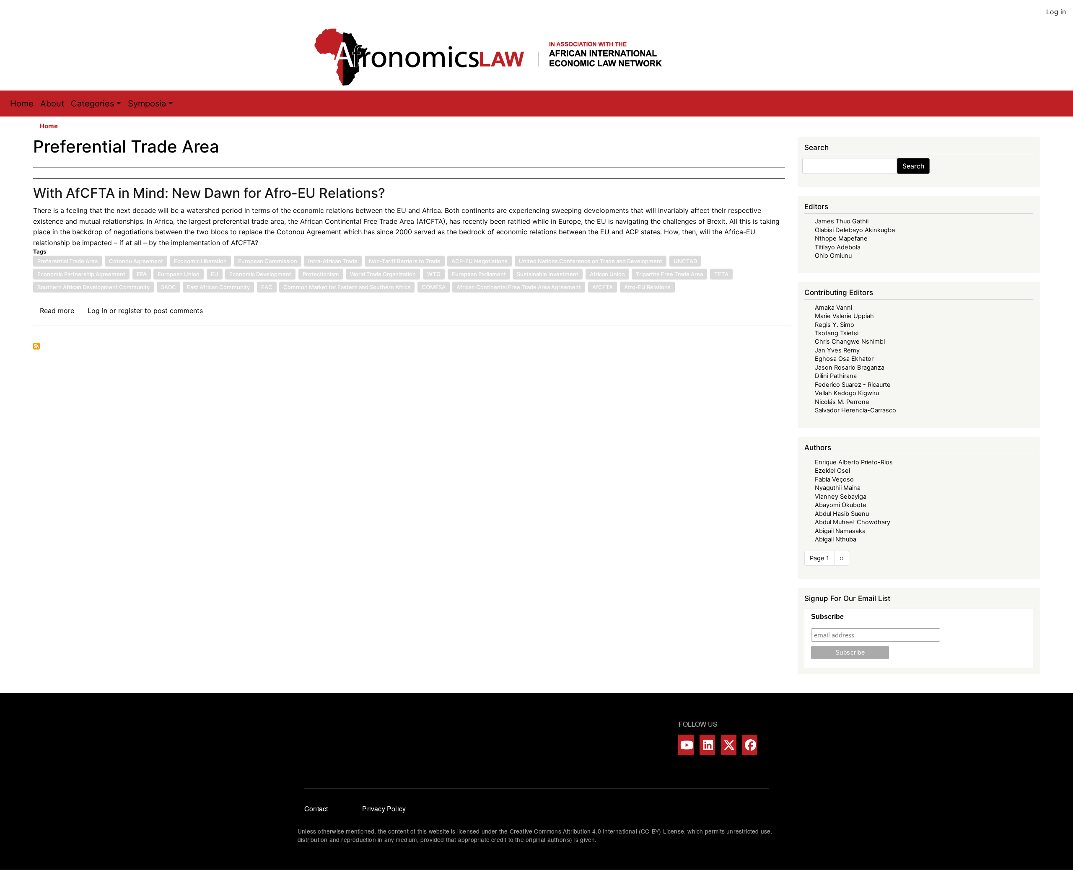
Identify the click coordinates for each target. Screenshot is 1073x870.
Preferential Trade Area (67, 261)
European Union (179, 274)
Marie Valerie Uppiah (844, 316)
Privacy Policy (384, 808)
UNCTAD (685, 261)
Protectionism (321, 274)
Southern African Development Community (93, 287)
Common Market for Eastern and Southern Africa (346, 287)
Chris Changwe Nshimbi (850, 341)
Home (22, 103)
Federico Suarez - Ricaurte (853, 384)
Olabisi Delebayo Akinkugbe (855, 230)
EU (214, 274)
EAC (266, 287)
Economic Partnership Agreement (81, 274)
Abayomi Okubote (840, 505)
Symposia (147, 103)
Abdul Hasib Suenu (842, 514)
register (130, 310)
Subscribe (827, 616)
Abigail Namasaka (840, 531)
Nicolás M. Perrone (842, 402)
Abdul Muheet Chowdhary (852, 522)
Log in (1056, 12)
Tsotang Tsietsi (836, 333)
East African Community (218, 287)
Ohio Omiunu (833, 255)
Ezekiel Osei (832, 470)
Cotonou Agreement (136, 261)
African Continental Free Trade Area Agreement (518, 287)
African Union (607, 274)
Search (913, 166)
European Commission (267, 261)
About (52, 103)
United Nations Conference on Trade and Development (590, 261)
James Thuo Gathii (841, 221)
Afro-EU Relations (647, 287)
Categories (92, 103)
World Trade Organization (383, 274)
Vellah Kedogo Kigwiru (847, 393)
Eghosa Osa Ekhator (844, 358)
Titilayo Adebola (837, 247)
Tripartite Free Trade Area (669, 274)
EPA (142, 274)
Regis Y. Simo (834, 325)
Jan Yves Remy (837, 350)
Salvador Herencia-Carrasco (855, 410)
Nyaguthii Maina (837, 488)
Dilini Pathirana (836, 376)
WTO (434, 274)
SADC (168, 287)
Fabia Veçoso (834, 479)
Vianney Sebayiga (840, 496)
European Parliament (479, 274)
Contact (316, 808)
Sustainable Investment (547, 274)
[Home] (496, 57)
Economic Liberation (200, 261)
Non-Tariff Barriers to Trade (405, 261)
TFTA (721, 274)
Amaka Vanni (833, 307)
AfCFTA (602, 287)
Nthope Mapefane (841, 238)
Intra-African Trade (333, 261)
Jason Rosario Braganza (849, 367)
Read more (57, 310)
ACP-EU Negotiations (479, 261)
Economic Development (260, 274)
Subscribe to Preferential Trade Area (36, 346)
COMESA (434, 287)
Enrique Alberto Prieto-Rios (854, 462)
